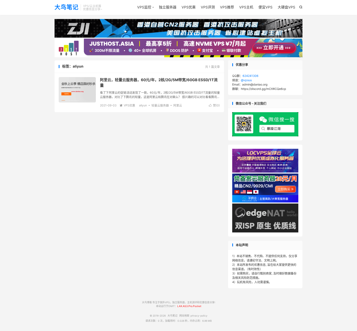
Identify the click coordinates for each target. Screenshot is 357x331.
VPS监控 (144, 7)
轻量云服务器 (160, 105)
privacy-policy (198, 315)
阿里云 (177, 105)
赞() (214, 105)
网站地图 (184, 315)
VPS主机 (246, 7)
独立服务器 (167, 7)
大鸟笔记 (67, 7)
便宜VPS (265, 7)
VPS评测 (208, 7)
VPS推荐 (227, 7)
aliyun (143, 105)
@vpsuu (246, 80)
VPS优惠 (189, 7)
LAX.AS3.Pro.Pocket (189, 306)
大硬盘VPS (286, 7)
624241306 (250, 75)
